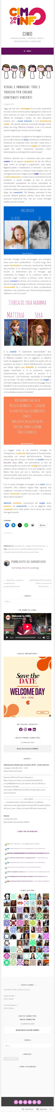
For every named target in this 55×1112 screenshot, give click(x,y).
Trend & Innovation (39, 546)
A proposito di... (19, 546)
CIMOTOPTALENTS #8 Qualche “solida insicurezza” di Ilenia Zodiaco (40, 583)
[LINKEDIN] (25, 1102)
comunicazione (12, 549)
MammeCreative (17, 552)
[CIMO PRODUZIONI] (30, 1102)
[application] (27, 626)
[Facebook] (21, 729)
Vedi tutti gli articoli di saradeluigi (25, 567)
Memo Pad (9, 472)
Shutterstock (24, 167)
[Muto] (44, 637)
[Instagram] (25, 729)
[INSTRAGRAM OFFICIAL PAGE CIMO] (21, 1102)
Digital (28, 546)
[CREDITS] (34, 1102)
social (31, 552)
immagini (7, 552)
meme (26, 552)
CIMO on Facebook (27, 831)
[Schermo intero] (48, 637)
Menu (29, 51)
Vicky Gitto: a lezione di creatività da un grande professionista (13, 583)
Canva (37, 195)
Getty (48, 164)
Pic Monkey (30, 192)
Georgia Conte (44, 124)
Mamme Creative (26, 127)
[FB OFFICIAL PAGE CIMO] (16, 1102)
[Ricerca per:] (27, 601)
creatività (22, 549)
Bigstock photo (10, 167)
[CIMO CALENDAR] (39, 1102)
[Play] (7, 637)
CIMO (27, 33)
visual (36, 552)
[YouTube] (30, 729)
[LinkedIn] (34, 729)
